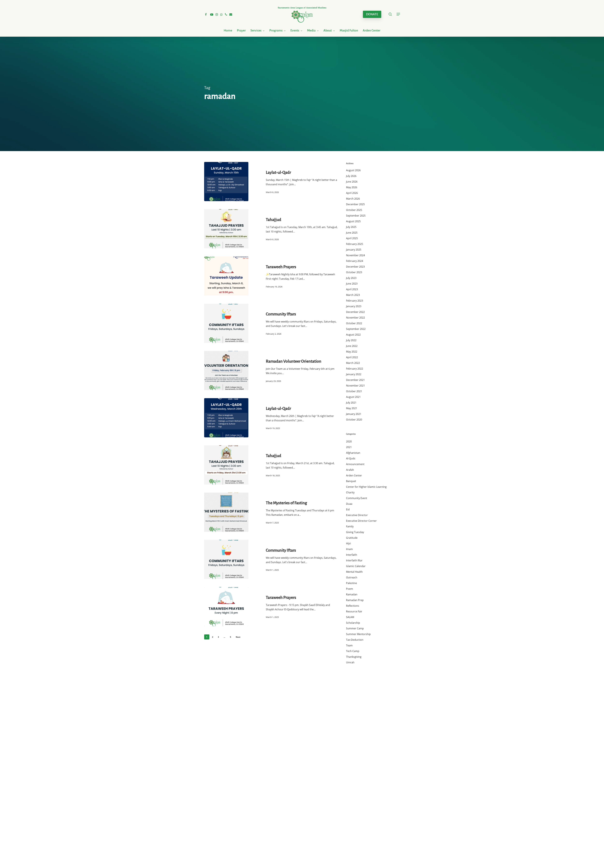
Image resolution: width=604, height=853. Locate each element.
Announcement (355, 464)
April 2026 (352, 193)
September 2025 (356, 215)
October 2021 (354, 391)
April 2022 (352, 357)
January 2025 (353, 249)
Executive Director (357, 515)
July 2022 (351, 340)
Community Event (356, 498)
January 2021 (353, 414)
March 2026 (353, 198)
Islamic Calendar (356, 566)
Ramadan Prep (355, 600)
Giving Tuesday (355, 532)
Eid (348, 509)
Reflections (352, 605)
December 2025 (355, 204)
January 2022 (353, 374)
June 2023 (352, 283)
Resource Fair (354, 611)
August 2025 (353, 221)
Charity (350, 492)
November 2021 (355, 385)
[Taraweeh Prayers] (226, 276)
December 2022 (355, 312)
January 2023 (353, 306)
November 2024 (355, 255)
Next (238, 637)
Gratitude (352, 537)
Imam (349, 549)
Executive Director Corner (361, 521)
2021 (349, 447)
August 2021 (353, 397)
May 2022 (351, 351)
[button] (398, 14)
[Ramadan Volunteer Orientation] (226, 370)
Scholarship (353, 622)
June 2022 (352, 346)
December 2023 (355, 266)
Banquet (351, 481)
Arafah (350, 470)
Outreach (351, 577)
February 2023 (354, 300)
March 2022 (353, 363)
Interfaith (351, 554)
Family (350, 526)
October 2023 (354, 272)
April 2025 (352, 238)
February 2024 (354, 261)
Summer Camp (355, 628)
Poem (349, 588)
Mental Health (354, 571)
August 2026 (353, 170)
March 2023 (353, 295)
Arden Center (354, 475)
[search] (390, 14)
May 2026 (351, 187)
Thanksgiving (353, 656)
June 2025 (352, 232)
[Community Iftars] (226, 323)
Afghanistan (353, 453)
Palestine (351, 583)
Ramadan (351, 594)
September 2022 (356, 329)
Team (349, 645)
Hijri (348, 543)
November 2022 (355, 317)
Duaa (349, 504)
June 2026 (352, 181)
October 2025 (354, 210)
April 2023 (352, 289)
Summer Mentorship (358, 634)
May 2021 (351, 408)
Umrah (350, 662)
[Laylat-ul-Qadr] (226, 181)
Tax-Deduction (354, 639)
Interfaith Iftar (354, 560)
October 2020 (354, 419)
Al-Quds (350, 458)
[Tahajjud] (226, 228)
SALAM (350, 617)
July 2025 (351, 227)
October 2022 (354, 323)
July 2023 (351, 278)
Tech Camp (352, 651)
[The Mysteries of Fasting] (226, 512)
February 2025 (354, 244)
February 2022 (354, 368)
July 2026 (351, 176)
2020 (349, 441)
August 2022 (353, 334)
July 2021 (351, 402)
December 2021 (355, 380)
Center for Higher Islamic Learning (366, 487)
